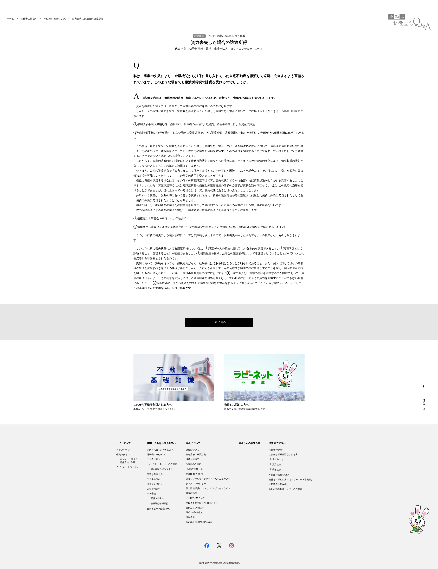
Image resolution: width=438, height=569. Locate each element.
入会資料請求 (153, 488)
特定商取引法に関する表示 (199, 522)
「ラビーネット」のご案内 (164, 464)
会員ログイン (123, 454)
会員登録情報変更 (159, 503)
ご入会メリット (155, 459)
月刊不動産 (191, 493)
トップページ (123, 449)
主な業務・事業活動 (196, 454)
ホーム (10, 18)
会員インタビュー (156, 484)
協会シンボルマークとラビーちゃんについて (208, 478)
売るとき (276, 469)
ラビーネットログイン (127, 467)
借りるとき (278, 459)
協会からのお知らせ (249, 443)
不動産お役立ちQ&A (55, 18)
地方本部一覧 (196, 468)
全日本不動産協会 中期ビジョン (202, 502)
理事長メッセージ (156, 454)
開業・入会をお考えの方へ (161, 443)
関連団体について (195, 474)
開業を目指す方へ (156, 474)
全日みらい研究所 (195, 507)
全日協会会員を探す (279, 484)
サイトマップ (123, 443)
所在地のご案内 (193, 464)
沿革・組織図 (192, 459)
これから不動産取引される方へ (284, 454)
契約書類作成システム (162, 469)
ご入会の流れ (153, 479)
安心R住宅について (195, 498)
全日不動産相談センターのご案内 (285, 489)
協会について (193, 443)
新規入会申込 (157, 498)
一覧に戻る (219, 322)
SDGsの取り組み (194, 512)
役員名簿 (190, 517)
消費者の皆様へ (29, 18)
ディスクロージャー (196, 483)
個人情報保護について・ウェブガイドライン (208, 488)
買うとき (276, 464)
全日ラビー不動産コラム (159, 508)
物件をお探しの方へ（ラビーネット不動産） (291, 479)
